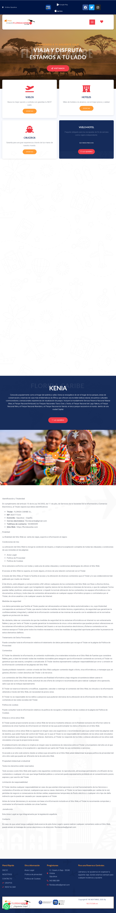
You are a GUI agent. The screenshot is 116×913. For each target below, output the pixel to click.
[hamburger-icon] (92, 22)
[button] (6, 906)
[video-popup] (55, 455)
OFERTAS (86, 108)
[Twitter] (91, 7)
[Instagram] (98, 7)
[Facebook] (85, 7)
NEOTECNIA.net (92, 903)
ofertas (29, 111)
